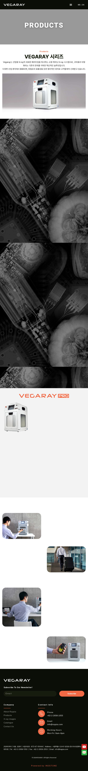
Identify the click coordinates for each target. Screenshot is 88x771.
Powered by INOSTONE (44, 766)
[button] (71, 5)
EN (83, 5)
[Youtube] (84, 747)
